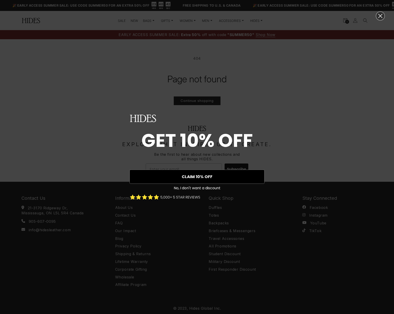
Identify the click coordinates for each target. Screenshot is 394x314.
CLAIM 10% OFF (197, 176)
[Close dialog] (380, 16)
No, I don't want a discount (197, 188)
